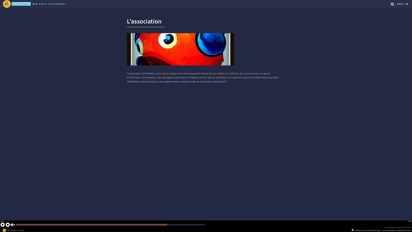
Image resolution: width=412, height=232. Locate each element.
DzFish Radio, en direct (15, 230)
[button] (2, 225)
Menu (400, 4)
